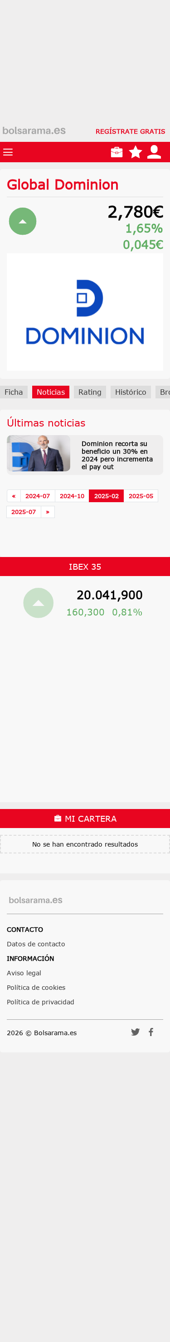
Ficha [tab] (14, 392)
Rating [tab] (90, 392)
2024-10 (72, 495)
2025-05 (141, 495)
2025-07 (23, 511)
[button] (135, 1035)
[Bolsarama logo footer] (35, 900)
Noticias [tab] (51, 392)
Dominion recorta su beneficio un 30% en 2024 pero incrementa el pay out (117, 455)
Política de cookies (36, 987)
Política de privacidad (40, 1002)
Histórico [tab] (130, 392)
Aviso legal (24, 973)
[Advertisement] (85, 85)
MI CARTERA (89, 819)
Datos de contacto (36, 944)
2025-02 (106, 495)
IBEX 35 (85, 567)
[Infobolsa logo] (34, 131)
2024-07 (37, 495)
